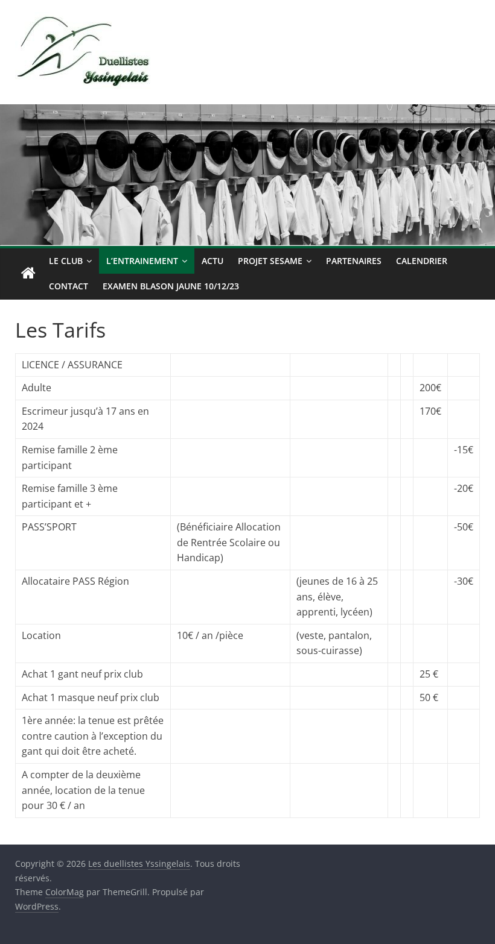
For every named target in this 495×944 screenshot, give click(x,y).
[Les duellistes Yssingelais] (28, 273)
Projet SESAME (270, 260)
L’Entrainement (142, 260)
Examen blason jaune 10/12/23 (171, 286)
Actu (212, 260)
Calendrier (421, 260)
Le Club (66, 260)
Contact (68, 286)
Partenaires (354, 260)
